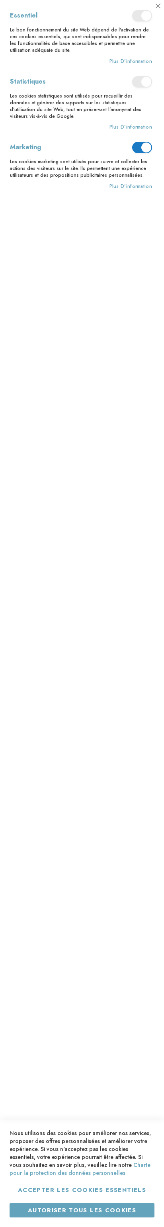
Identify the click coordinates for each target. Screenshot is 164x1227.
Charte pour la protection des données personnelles (80, 1169)
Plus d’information (130, 61)
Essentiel (142, 15)
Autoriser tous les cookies (82, 1210)
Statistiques (142, 82)
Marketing (142, 147)
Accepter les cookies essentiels (82, 1190)
